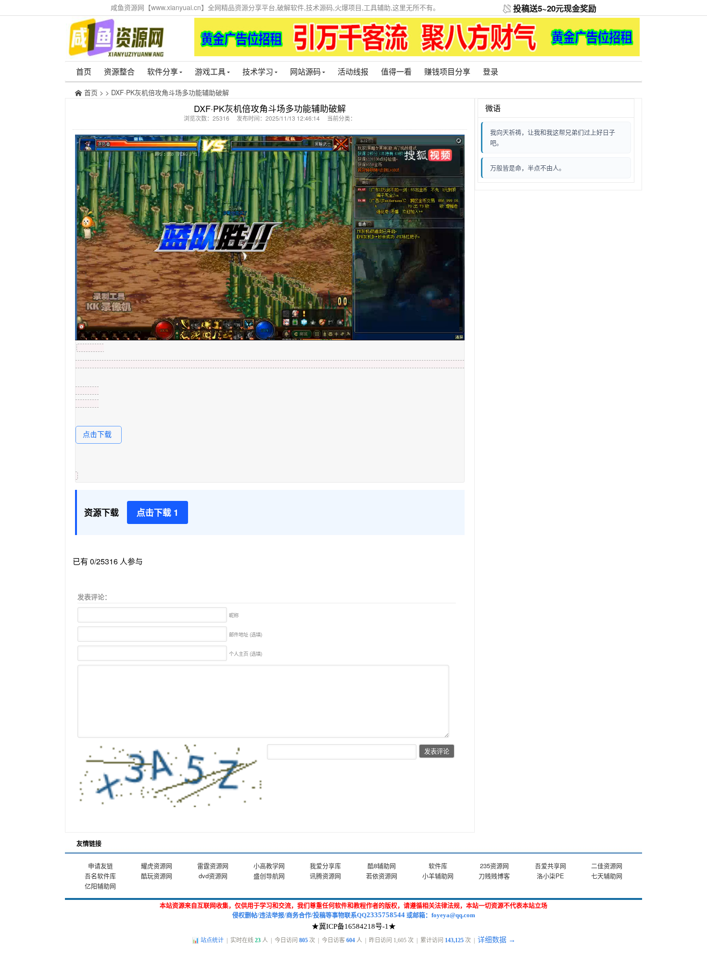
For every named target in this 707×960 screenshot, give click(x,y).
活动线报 (353, 71)
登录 (490, 71)
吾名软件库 (100, 875)
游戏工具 (210, 71)
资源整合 (119, 71)
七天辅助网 (606, 875)
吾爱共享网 (550, 865)
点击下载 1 (157, 512)
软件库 (438, 865)
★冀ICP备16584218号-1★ (354, 926)
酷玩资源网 (156, 875)
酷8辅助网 (381, 865)
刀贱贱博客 (494, 875)
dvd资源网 (213, 875)
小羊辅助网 (438, 875)
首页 (83, 71)
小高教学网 (269, 865)
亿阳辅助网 (100, 885)
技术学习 (257, 71)
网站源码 (305, 71)
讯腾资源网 (325, 875)
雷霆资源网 (212, 865)
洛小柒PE (550, 875)
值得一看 (396, 71)
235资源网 (494, 865)
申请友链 (100, 865)
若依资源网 (381, 875)
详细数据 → (497, 940)
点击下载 (97, 434)
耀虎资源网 (156, 865)
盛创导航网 (269, 875)
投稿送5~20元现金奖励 (554, 8)
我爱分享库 (325, 865)
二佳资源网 (606, 865)
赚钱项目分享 (447, 71)
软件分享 (162, 71)
